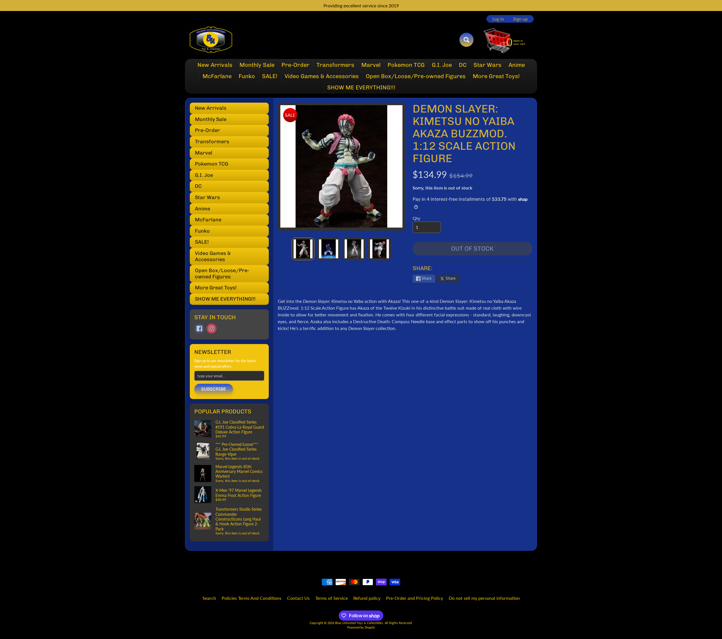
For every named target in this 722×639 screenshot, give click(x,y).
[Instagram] (211, 328)
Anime (517, 64)
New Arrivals (214, 64)
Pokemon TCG (406, 64)
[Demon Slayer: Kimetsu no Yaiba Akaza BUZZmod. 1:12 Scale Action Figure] (303, 248)
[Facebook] (199, 328)
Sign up (520, 19)
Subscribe (213, 389)
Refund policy (366, 598)
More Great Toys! (496, 76)
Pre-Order (295, 64)
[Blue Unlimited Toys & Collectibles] (211, 39)
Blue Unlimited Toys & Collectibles (359, 623)
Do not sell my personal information (484, 598)
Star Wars (487, 64)
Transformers (335, 64)
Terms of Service (331, 598)
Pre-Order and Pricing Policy (414, 598)
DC (462, 64)
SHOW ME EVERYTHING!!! (361, 87)
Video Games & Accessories (322, 76)
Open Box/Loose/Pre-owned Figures (416, 76)
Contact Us (298, 598)
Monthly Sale (256, 64)
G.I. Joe (442, 64)
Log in (498, 19)
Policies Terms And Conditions (251, 598)
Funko (247, 76)
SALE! (270, 76)
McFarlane (217, 76)
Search (209, 598)
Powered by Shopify (361, 627)
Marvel (370, 64)
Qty (416, 218)
